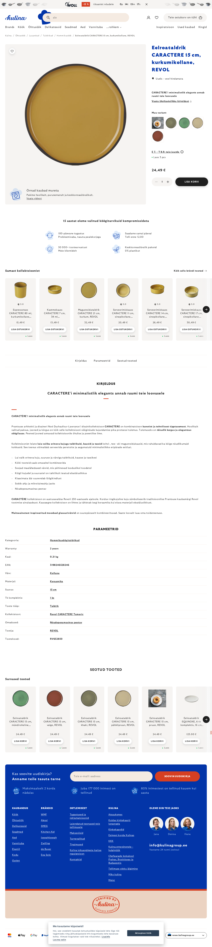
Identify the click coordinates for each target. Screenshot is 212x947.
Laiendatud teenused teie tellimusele (85, 825)
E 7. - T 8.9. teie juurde (166, 152)
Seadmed (17, 832)
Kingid (202, 27)
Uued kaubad (186, 27)
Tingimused (76, 844)
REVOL (54, 631)
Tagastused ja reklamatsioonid (79, 816)
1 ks (52, 598)
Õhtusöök (18, 820)
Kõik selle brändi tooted (188, 271)
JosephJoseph (49, 837)
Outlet (16, 861)
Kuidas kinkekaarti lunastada (119, 822)
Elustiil (16, 849)
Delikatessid (19, 826)
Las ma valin (59, 939)
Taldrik (54, 606)
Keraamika (56, 581)
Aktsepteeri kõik (143, 933)
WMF (44, 814)
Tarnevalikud (77, 839)
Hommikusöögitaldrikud (65, 540)
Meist (111, 880)
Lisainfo (106, 936)
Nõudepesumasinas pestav (66, 622)
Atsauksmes (115, 814)
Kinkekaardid (116, 829)
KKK (110, 841)
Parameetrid (102, 361)
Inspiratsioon (165, 27)
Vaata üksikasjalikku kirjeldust (170, 101)
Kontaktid (76, 859)
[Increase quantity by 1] (168, 182)
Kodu (15, 855)
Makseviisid (76, 833)
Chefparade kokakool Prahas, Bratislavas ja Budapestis (121, 859)
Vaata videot (34, 198)
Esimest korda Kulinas (121, 835)
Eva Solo (46, 855)
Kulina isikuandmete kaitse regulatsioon (86, 852)
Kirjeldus (81, 361)
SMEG (44, 826)
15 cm (53, 590)
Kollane (55, 573)
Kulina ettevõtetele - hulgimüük (120, 848)
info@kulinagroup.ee (168, 845)
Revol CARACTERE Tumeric (66, 614)
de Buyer (46, 849)
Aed (14, 837)
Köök (15, 814)
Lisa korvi (192, 182)
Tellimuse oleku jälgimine (123, 869)
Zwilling (45, 843)
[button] (20, 741)
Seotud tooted (127, 361)
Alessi (44, 820)
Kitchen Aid (48, 832)
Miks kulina (115, 874)
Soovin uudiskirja (177, 776)
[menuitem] (9, 28)
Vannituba (18, 843)
